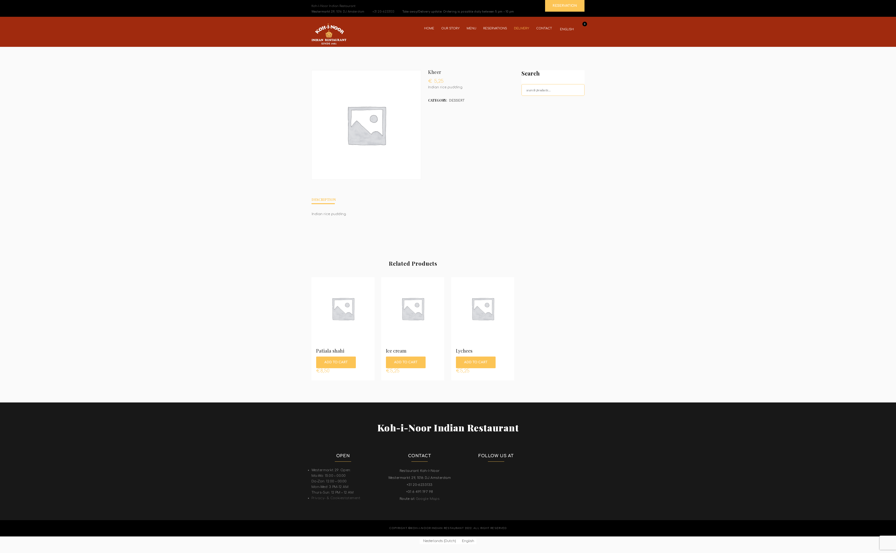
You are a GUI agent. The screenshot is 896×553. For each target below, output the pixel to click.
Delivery (521, 28)
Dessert (457, 100)
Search (577, 89)
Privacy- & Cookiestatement (336, 498)
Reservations (495, 28)
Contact (544, 28)
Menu (471, 28)
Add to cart (336, 362)
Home (429, 28)
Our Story (450, 28)
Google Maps (428, 499)
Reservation (565, 5)
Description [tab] (324, 199)
